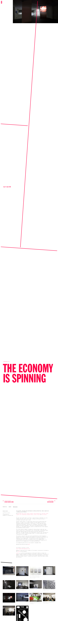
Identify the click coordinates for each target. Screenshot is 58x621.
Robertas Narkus (30, 514)
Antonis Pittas (36, 514)
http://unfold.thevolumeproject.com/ (23, 548)
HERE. (29, 544)
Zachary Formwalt (30, 513)
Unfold (19, 551)
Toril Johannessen (23, 514)
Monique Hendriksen (37, 513)
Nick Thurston (44, 514)
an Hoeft (43, 513)
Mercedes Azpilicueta (22, 513)
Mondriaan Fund (10, 515)
